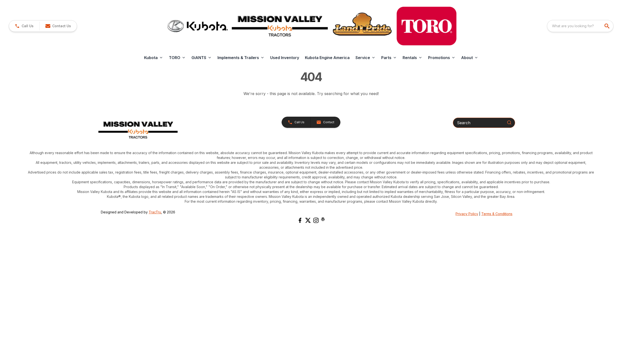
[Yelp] (323, 219)
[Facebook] (300, 220)
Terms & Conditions (496, 214)
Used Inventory (284, 57)
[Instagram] (316, 220)
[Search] (509, 122)
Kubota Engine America (327, 57)
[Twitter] (308, 220)
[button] (24, 26)
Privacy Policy (467, 214)
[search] (607, 26)
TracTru (155, 212)
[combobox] (580, 26)
